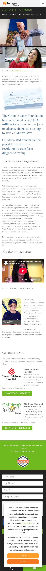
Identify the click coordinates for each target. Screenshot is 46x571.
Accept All (23, 556)
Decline (23, 562)
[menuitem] (11, 569)
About (9, 71)
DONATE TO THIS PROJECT (17, 428)
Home (4, 71)
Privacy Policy (25, 523)
